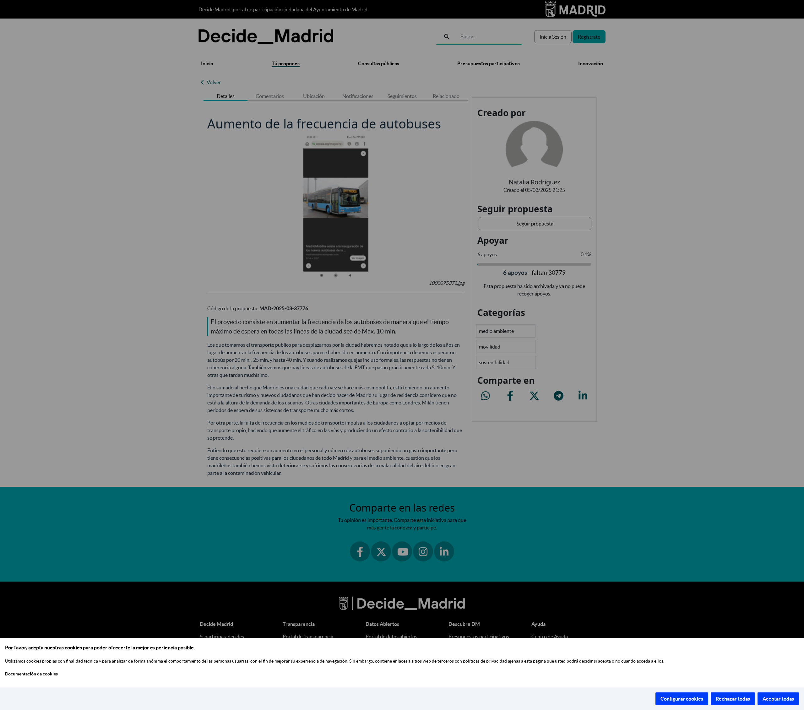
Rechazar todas (733, 699)
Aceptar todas (778, 699)
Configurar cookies (681, 699)
